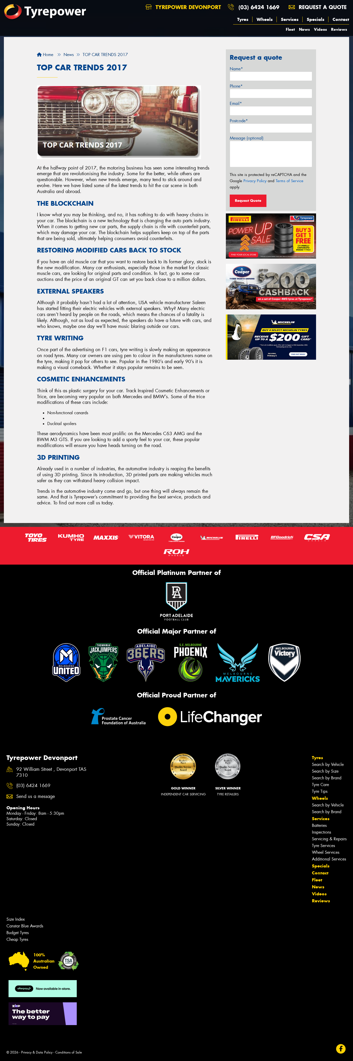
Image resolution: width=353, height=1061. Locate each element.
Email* (236, 103)
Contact (341, 19)
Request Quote (248, 200)
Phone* (236, 86)
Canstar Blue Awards (24, 926)
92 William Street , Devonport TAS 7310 (51, 772)
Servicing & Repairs (329, 839)
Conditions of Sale (68, 1052)
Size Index (15, 919)
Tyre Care (320, 784)
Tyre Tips (319, 791)
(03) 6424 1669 (259, 7)
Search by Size (325, 771)
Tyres (242, 19)
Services (289, 19)
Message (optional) (247, 138)
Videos (320, 29)
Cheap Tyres (17, 939)
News (304, 29)
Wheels (265, 19)
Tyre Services (323, 845)
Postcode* (239, 121)
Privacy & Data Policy (36, 1052)
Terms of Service (289, 180)
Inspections (321, 832)
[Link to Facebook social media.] (341, 1049)
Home (47, 54)
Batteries (319, 825)
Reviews (339, 29)
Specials (315, 19)
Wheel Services (325, 852)
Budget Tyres (17, 932)
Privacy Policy (254, 180)
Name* (236, 69)
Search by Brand (326, 778)
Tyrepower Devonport (187, 7)
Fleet (290, 29)
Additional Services (329, 859)
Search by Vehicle (328, 764)
